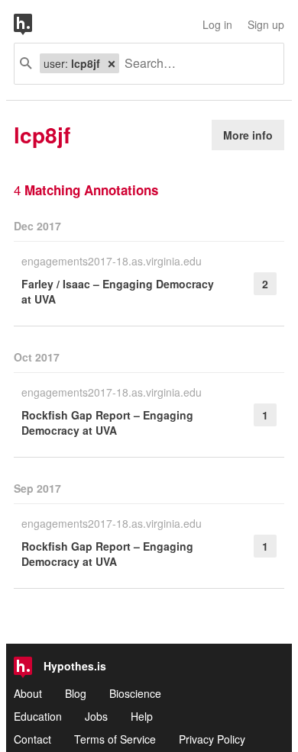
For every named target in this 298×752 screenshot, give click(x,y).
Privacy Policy (212, 739)
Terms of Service (115, 739)
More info (248, 135)
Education (38, 716)
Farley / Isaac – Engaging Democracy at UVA (117, 291)
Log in (217, 24)
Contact (32, 739)
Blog (75, 693)
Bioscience (135, 693)
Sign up (266, 24)
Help (142, 716)
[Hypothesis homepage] (34, 24)
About (28, 693)
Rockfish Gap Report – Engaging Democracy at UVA (107, 422)
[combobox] (195, 64)
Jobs (96, 716)
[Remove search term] (111, 63)
